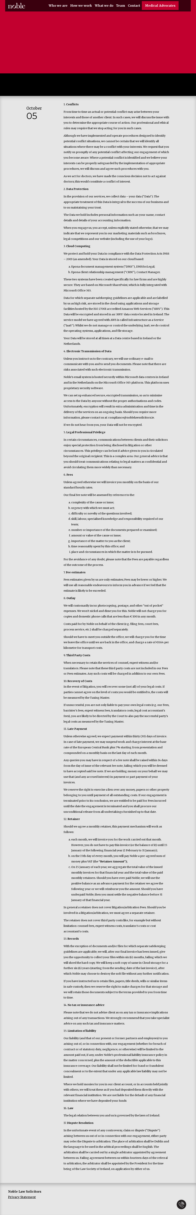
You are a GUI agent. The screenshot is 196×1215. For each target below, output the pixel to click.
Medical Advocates (160, 5)
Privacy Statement (22, 1197)
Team (120, 5)
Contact (134, 5)
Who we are (58, 5)
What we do (104, 5)
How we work (81, 5)
